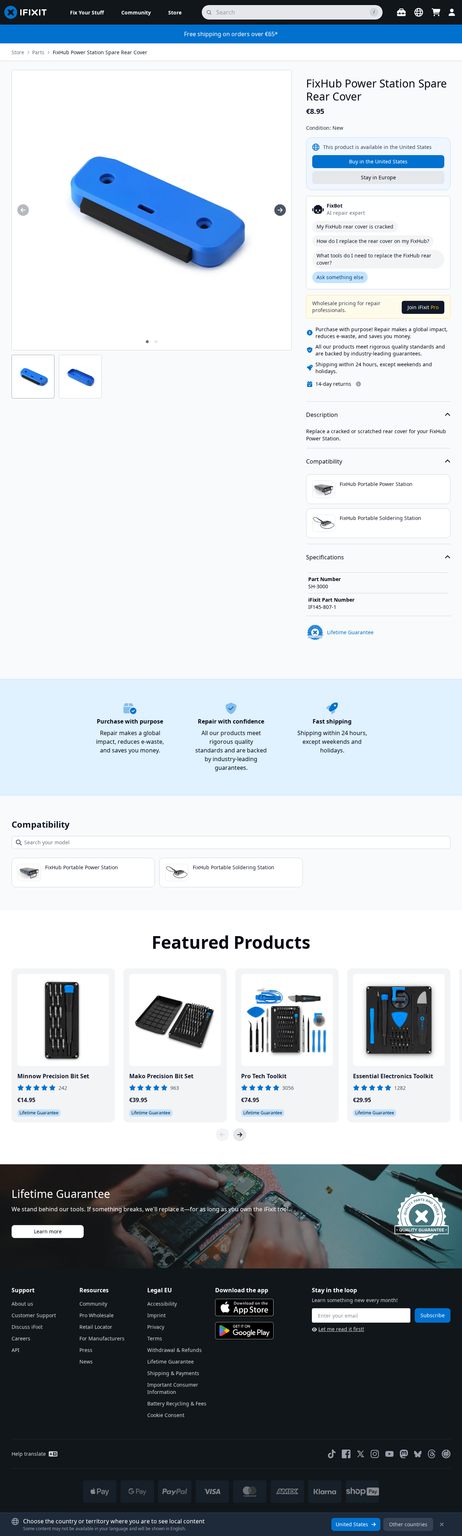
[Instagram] (375, 1454)
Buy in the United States (378, 161)
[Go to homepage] (28, 12)
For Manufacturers (102, 1338)
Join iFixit (423, 307)
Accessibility (162, 1303)
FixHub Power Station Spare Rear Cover (100, 52)
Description (322, 415)
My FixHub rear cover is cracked (355, 226)
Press (85, 1350)
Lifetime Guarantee (170, 1361)
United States (352, 1524)
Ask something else (340, 277)
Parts (38, 52)
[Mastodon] (404, 1454)
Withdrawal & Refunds (174, 1350)
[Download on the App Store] (244, 1307)
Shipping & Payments (173, 1373)
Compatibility (324, 461)
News (86, 1361)
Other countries (408, 1524)
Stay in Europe (378, 177)
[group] (23, 210)
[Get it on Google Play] (244, 1330)
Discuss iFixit (27, 1326)
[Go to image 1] (147, 341)
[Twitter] (360, 1454)
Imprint (156, 1315)
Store (18, 52)
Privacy (155, 1326)
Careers (21, 1338)
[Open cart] (436, 12)
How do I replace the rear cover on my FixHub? (373, 241)
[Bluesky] (418, 1454)
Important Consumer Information (172, 1388)
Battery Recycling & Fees (176, 1403)
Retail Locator (95, 1326)
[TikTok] (331, 1454)
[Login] (452, 12)
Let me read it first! (341, 1329)
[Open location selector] (418, 12)
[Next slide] (239, 1134)
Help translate (29, 1453)
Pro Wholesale (96, 1315)
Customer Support (34, 1315)
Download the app (241, 1290)
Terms (154, 1338)
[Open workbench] (401, 12)
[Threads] (431, 1454)
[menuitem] (87, 12)
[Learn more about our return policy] (358, 384)
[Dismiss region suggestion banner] (442, 1524)
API (15, 1350)
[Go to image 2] (156, 341)
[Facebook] (346, 1454)
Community (93, 1303)
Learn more (48, 1231)
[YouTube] (389, 1454)
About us (22, 1303)
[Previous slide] (222, 1134)
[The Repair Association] (446, 1454)
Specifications (325, 557)
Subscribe (432, 1315)
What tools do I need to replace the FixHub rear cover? (374, 259)
